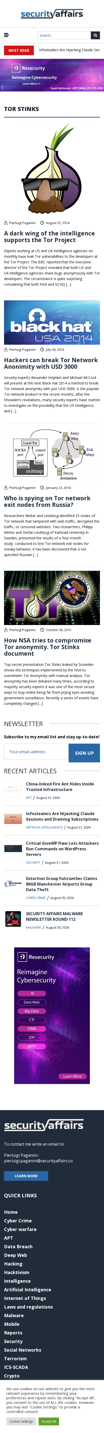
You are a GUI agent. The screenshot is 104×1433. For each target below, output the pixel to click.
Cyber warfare (20, 1229)
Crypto (12, 1376)
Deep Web (15, 1255)
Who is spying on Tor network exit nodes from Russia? (47, 501)
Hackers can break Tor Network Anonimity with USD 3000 (51, 363)
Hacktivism (16, 1272)
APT (29, 797)
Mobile (11, 1324)
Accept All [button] (49, 1421)
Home (11, 1212)
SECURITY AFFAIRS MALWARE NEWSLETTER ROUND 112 (54, 916)
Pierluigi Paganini (22, 223)
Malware (33, 927)
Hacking (13, 1264)
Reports (13, 1333)
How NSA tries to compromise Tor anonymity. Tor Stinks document (47, 646)
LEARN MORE (26, 1175)
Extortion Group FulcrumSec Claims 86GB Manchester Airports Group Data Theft (61, 884)
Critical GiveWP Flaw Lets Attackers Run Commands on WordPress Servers (62, 848)
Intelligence (17, 1281)
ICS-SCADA (16, 1367)
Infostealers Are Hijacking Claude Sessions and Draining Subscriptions (62, 816)
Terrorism (15, 1358)
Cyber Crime (36, 897)
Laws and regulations (28, 1307)
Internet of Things (25, 1298)
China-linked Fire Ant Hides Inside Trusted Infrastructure (60, 786)
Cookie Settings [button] (21, 1421)
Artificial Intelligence (44, 827)
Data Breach (18, 1246)
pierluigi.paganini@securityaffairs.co (38, 1161)
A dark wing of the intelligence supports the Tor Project (49, 236)
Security (33, 862)
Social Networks (22, 1350)
